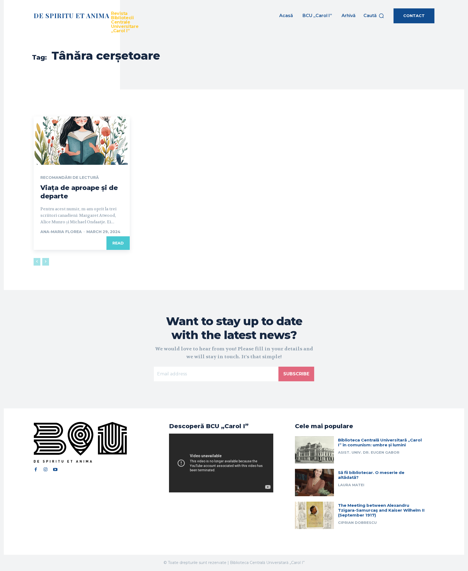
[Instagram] (45, 469)
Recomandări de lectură (69, 177)
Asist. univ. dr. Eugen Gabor (368, 452)
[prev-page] (37, 262)
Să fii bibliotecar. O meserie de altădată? (371, 475)
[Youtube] (55, 469)
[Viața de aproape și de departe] (82, 141)
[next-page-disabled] (45, 262)
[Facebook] (36, 469)
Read (118, 243)
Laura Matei (351, 485)
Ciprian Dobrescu (357, 522)
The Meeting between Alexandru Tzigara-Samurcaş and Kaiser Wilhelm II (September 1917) (381, 510)
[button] (373, 16)
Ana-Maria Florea (61, 231)
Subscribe (296, 373)
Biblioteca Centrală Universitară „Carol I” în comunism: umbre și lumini (380, 442)
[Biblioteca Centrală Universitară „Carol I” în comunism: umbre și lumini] (314, 450)
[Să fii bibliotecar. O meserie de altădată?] (314, 482)
